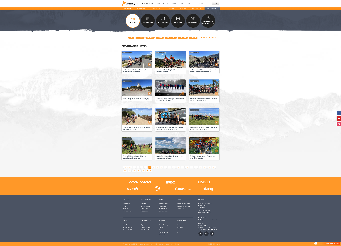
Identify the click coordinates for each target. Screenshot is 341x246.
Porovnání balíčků (127, 230)
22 (129, 170)
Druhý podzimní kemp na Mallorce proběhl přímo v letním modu (136, 128)
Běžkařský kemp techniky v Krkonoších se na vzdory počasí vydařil (170, 99)
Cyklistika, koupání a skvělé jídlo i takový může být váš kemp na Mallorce (169, 128)
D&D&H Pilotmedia (214, 244)
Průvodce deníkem (146, 230)
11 (173, 167)
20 (214, 167)
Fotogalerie (180, 227)
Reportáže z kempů (207, 38)
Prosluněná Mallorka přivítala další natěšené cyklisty (167, 71)
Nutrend (161, 230)
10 (169, 167)
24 (139, 170)
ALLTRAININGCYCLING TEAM (208, 22)
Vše (131, 38)
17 (200, 167)
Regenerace (171, 38)
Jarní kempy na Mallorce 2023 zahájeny (136, 98)
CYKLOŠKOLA (193, 22)
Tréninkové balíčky (127, 211)
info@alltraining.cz (206, 212)
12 (178, 167)
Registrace (143, 225)
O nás (158, 3)
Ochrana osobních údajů (162, 244)
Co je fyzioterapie (145, 206)
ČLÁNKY (133, 22)
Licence (142, 244)
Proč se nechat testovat (183, 203)
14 (187, 167)
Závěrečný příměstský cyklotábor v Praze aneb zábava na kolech (169, 157)
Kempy (158, 8)
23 (134, 170)
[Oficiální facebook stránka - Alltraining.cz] (200, 233)
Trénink (129, 8)
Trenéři (125, 206)
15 (191, 167)
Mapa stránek (150, 244)
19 (209, 167)
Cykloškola (198, 8)
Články (179, 225)
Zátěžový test (180, 208)
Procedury (143, 203)
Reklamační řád (163, 235)
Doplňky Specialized (164, 232)
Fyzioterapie (143, 8)
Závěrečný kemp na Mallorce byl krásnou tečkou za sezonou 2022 (203, 99)
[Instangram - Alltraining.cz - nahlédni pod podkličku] (212, 233)
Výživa (184, 8)
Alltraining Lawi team (182, 230)
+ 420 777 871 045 (205, 210)
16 (196, 167)
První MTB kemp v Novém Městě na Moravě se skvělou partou (134, 157)
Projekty (174, 3)
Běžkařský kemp (163, 211)
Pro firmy (165, 3)
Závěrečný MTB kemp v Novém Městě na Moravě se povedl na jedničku (203, 128)
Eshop (188, 3)
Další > (149, 170)
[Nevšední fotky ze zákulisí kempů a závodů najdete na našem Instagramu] (339, 124)
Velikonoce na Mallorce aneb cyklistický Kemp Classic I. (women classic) (203, 71)
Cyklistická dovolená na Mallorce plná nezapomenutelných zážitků (135, 71)
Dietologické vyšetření (128, 227)
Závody (193, 38)
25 (143, 170)
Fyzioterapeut (144, 211)
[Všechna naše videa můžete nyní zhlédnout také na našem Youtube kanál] (339, 118)
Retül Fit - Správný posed (183, 206)
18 (204, 167)
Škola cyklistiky (163, 208)
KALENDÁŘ (178, 22)
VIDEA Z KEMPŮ (163, 22)
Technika (183, 38)
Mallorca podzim (163, 203)
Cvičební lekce (144, 208)
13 (182, 167)
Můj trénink (212, 8)
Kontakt (181, 3)
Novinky (150, 38)
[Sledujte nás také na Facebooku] (339, 113)
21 (125, 170)
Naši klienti (125, 208)
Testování (171, 8)
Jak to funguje (126, 203)
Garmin (161, 227)
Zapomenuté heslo (145, 227)
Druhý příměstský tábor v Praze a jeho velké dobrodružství (202, 157)
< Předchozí (127, 167)
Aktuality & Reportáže (147, 3)
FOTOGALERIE (148, 22)
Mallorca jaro (162, 206)
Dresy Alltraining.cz (164, 225)
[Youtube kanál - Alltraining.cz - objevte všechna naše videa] (206, 233)
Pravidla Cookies (174, 244)
